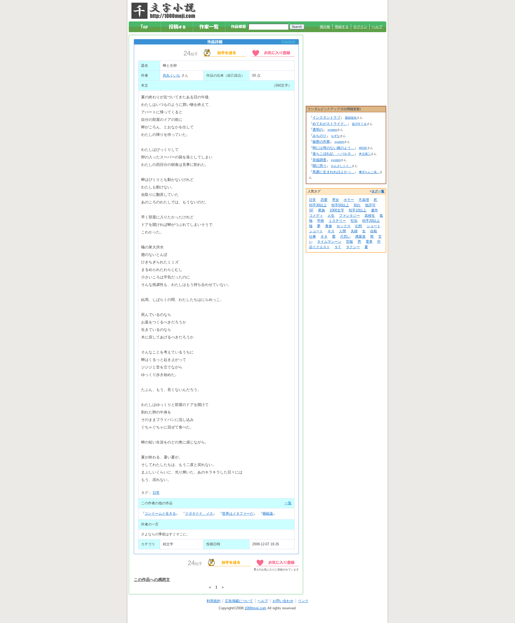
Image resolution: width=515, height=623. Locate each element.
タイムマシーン (329, 242)
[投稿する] (177, 26)
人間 (342, 231)
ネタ (324, 236)
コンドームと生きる (160, 514)
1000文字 (337, 210)
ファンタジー (349, 216)
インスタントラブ (326, 117)
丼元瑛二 (365, 153)
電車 (369, 242)
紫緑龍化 (351, 117)
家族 (321, 210)
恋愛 (324, 200)
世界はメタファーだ (237, 514)
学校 (320, 221)
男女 (335, 200)
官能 (349, 242)
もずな (335, 135)
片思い (345, 236)
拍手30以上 (318, 205)
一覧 (288, 503)
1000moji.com (255, 608)
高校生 (370, 216)
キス (331, 231)
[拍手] (224, 53)
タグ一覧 (377, 191)
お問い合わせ (283, 601)
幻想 (358, 226)
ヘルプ (377, 27)
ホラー (349, 200)
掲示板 (325, 27)
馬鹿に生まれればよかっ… (333, 172)
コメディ (316, 216)
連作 (374, 210)
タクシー (353, 247)
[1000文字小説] (163, 11)
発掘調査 (319, 160)
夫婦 (354, 231)
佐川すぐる (359, 123)
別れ (357, 205)
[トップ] (145, 26)
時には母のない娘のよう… (333, 148)
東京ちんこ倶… (369, 172)
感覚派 (360, 236)
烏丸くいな (171, 75)
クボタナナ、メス (199, 514)
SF (311, 210)
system (332, 129)
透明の (317, 130)
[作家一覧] (209, 26)
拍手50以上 (340, 205)
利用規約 (213, 601)
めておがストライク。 (329, 124)
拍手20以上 (371, 221)
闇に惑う (319, 166)
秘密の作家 (321, 142)
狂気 (354, 221)
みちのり (319, 136)
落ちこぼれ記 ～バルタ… (333, 154)
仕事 (312, 236)
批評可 (370, 205)
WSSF (363, 148)
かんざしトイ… (341, 165)
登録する (342, 27)
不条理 (364, 200)
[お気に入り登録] (273, 53)
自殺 (373, 231)
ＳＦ (337, 247)
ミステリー (337, 221)
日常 (156, 493)
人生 (331, 216)
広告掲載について (239, 601)
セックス (344, 226)
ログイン (360, 27)
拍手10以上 (357, 210)
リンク (303, 601)
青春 (328, 226)
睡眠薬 (268, 514)
